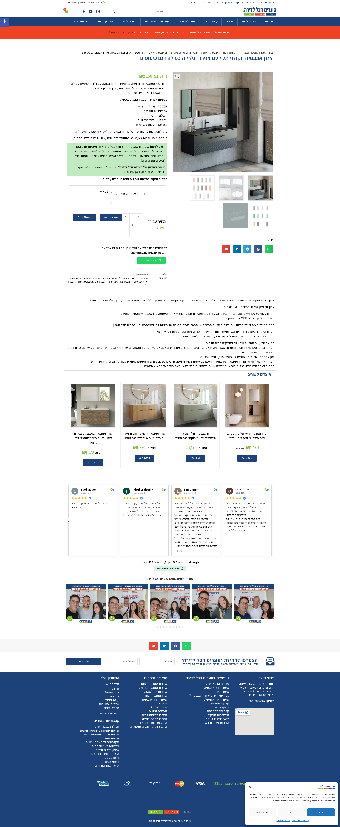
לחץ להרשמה (83, 661)
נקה (107, 203)
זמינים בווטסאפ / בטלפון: (83, 2)
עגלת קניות (227, 2)
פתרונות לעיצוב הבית (105, 746)
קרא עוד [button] (178, 551)
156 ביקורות (147, 562)
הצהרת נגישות (158, 711)
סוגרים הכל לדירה (217, 684)
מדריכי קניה (196, 2)
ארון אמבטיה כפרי (155, 695)
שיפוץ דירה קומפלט (216, 699)
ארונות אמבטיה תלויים (160, 52)
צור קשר (238, 2)
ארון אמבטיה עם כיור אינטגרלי (133, 278)
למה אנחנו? (250, 2)
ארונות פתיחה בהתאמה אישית (99, 730)
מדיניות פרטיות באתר (300, 820)
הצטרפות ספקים (218, 715)
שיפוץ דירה (222, 692)
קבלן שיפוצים (220, 703)
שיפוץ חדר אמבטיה (216, 688)
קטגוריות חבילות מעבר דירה (252, 52)
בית (271, 52)
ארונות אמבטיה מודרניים (126, 281)
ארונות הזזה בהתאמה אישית (100, 734)
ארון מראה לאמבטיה (154, 692)
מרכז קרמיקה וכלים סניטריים (148, 727)
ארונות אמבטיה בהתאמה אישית (191, 52)
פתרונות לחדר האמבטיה (222, 52)
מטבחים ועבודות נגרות (105, 754)
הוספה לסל (111, 217)
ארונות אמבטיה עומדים (152, 684)
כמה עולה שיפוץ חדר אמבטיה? (209, 695)
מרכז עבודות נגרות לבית (152, 723)
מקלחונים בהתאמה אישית (102, 742)
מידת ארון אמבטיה (130, 194)
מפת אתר (161, 703)
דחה (292, 812)
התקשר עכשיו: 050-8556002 (149, 253)
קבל (321, 812)
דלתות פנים (111, 758)
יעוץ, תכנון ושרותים (107, 765)
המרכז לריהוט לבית (154, 715)
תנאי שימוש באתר (283, 820)
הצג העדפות (262, 812)
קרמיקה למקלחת (218, 711)
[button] (4, 22)
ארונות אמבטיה (109, 738)
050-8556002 (257, 701)
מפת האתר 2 (159, 707)
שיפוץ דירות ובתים (107, 750)
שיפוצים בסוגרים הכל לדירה (207, 678)
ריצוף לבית (222, 707)
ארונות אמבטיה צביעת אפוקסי (98, 281)
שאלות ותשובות (212, 2)
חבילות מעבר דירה (107, 726)
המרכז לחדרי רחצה (154, 719)
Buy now (84, 217)
